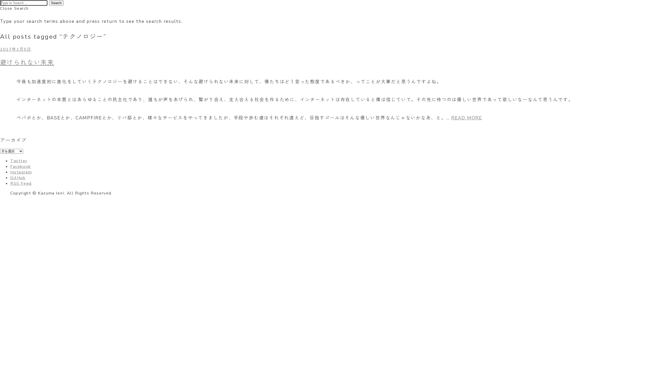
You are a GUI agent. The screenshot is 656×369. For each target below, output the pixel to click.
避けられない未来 (27, 62)
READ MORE (466, 118)
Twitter (18, 161)
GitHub (18, 178)
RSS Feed (21, 183)
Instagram (21, 172)
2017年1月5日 (15, 49)
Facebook (20, 166)
